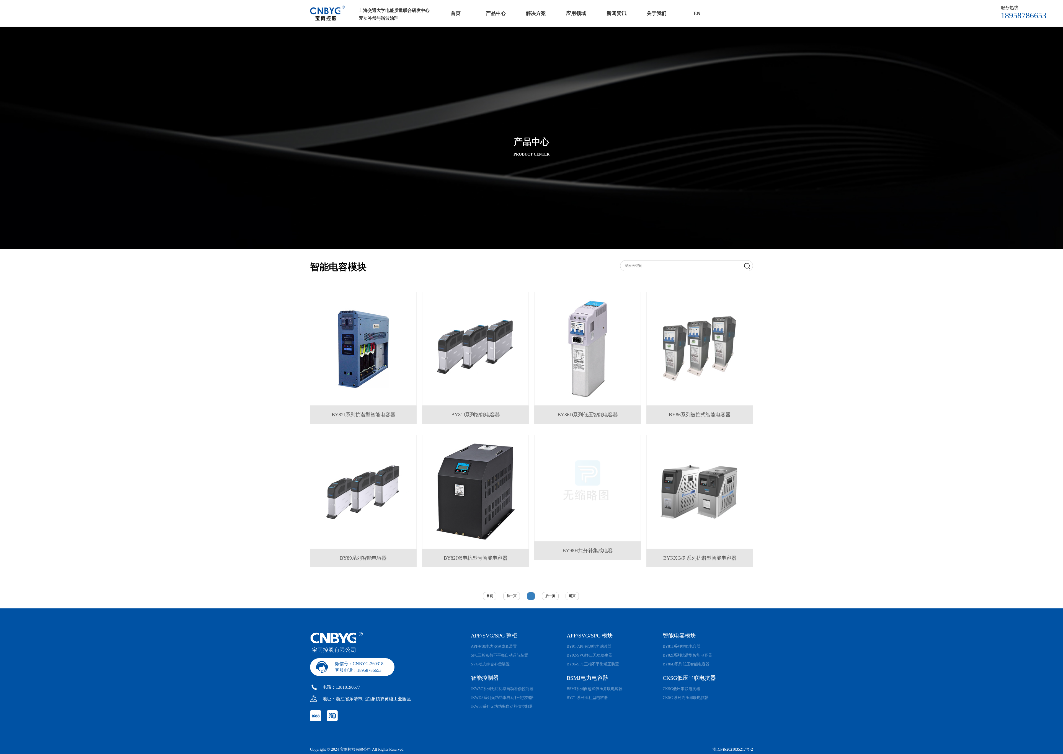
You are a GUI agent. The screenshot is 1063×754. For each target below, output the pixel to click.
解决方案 (536, 13)
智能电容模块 (679, 635)
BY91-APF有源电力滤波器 (589, 646)
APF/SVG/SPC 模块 (590, 635)
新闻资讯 (616, 13)
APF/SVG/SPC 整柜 (494, 635)
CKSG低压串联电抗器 (689, 678)
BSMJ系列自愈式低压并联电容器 (595, 689)
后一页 (550, 596)
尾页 (572, 596)
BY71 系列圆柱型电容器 (587, 698)
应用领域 (576, 13)
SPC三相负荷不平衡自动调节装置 (499, 655)
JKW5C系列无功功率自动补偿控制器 (502, 689)
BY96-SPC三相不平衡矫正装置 (593, 664)
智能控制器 (485, 678)
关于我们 (657, 13)
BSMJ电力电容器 (587, 678)
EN (696, 13)
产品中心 (496, 13)
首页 (456, 13)
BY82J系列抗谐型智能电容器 (687, 655)
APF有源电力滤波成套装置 (494, 646)
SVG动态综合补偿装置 (490, 664)
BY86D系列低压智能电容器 (686, 664)
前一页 (512, 596)
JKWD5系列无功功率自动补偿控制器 (502, 698)
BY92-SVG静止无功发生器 (589, 655)
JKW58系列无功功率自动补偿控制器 (502, 706)
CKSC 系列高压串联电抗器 (686, 698)
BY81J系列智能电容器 (681, 646)
